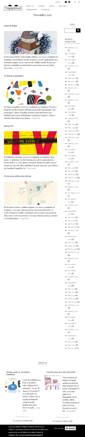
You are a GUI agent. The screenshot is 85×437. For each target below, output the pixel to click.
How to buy (63, 6)
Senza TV (9, 125)
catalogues (45, 9)
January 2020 (73, 100)
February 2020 (73, 94)
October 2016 (73, 230)
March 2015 (72, 302)
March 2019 (72, 134)
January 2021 (73, 47)
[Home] (13, 7)
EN (79, 2)
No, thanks (70, 428)
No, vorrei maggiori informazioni (29, 435)
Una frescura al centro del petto (60, 372)
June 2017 (71, 217)
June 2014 (71, 345)
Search (78, 30)
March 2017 (72, 227)
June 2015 (71, 292)
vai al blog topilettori (62, 421)
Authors (41, 6)
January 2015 (73, 311)
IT (75, 2)
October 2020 (73, 66)
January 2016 (73, 258)
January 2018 (73, 187)
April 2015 (72, 298)
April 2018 (72, 174)
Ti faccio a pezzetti (13, 75)
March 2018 (72, 177)
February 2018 (73, 181)
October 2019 (73, 118)
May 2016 (71, 242)
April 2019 (72, 131)
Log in (57, 2)
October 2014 (73, 329)
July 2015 (71, 289)
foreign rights (31, 9)
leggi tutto (18, 68)
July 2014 (71, 341)
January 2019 (73, 143)
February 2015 (73, 305)
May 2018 (71, 171)
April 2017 (71, 224)
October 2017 (73, 205)
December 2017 (74, 193)
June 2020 (72, 78)
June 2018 (71, 168)
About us (29, 6)
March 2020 (72, 88)
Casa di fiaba (10, 25)
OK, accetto (59, 428)
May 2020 (71, 81)
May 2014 (71, 348)
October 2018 (73, 162)
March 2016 (72, 249)
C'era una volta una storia (17, 176)
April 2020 (72, 84)
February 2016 (73, 252)
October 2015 (73, 276)
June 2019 (71, 124)
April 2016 (72, 246)
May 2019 (71, 127)
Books (51, 6)
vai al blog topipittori (22, 421)
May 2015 (71, 295)
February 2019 (73, 137)
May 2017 (71, 220)
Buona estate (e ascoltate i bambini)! (18, 373)
